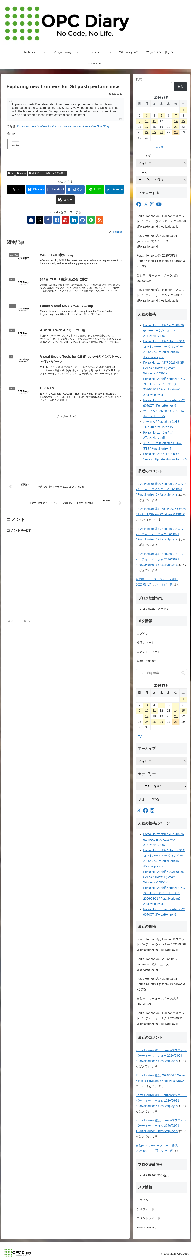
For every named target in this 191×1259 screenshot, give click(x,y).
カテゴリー (143, 173)
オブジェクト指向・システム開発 (49, 173)
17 (146, 126)
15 (183, 121)
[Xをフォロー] (39, 220)
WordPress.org (146, 660)
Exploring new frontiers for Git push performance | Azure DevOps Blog (63, 126)
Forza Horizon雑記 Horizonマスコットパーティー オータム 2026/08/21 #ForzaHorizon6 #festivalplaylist (160, 295)
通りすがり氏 (164, 584)
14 (176, 121)
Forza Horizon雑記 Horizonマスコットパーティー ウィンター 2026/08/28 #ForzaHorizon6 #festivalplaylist (161, 221)
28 (176, 132)
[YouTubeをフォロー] (65, 220)
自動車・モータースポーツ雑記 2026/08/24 (157, 278)
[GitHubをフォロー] (82, 220)
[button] (65, 199)
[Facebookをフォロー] (48, 220)
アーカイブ (143, 156)
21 (176, 126)
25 (154, 132)
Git (12, 173)
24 (146, 132)
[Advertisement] (65, 445)
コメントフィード (148, 651)
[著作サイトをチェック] (31, 220)
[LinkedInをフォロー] (74, 220)
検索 (139, 79)
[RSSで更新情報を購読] (99, 220)
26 (161, 132)
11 (154, 121)
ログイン (142, 633)
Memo (23, 173)
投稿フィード (145, 642)
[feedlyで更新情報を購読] (91, 220)
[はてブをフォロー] (56, 220)
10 (146, 121)
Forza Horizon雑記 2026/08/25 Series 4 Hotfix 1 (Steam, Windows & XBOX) (161, 261)
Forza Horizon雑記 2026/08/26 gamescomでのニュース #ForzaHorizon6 (157, 241)
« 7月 (159, 147)
